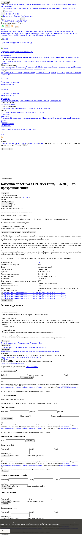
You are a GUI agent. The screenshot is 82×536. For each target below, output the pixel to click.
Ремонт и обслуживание (37, 347)
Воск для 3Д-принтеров (41, 33)
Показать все (5, 75)
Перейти (25, 197)
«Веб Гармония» (32, 367)
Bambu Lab (12, 73)
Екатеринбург (19, 4)
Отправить (5, 471)
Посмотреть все (73, 57)
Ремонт (34, 8)
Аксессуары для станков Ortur (25, 129)
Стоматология (20, 67)
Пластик (43, 61)
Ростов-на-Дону (6, 6)
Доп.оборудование (7, 124)
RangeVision (24, 112)
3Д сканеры (15, 351)
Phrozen (53, 73)
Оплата (15, 8)
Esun (39, 262)
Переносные (14, 101)
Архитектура (68, 67)
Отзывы (32, 232)
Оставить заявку (27, 377)
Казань (27, 4)
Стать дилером (42, 8)
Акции (64, 8)
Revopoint (41, 112)
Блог (60, 8)
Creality (19, 73)
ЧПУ (2, 127)
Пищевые (52, 57)
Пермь (74, 4)
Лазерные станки (7, 129)
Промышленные (16, 57)
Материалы (5, 116)
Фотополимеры (53, 61)
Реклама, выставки (17, 69)
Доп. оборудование (36, 351)
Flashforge (33, 73)
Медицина (77, 67)
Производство (46, 67)
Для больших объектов (42, 108)
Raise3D (69, 73)
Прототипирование (8, 67)
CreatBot (26, 73)
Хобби (38, 67)
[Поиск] (7, 26)
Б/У (65, 57)
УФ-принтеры (6, 126)
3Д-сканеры (15, 31)
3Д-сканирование (24, 8)
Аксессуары (28, 61)
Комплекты (51, 35)
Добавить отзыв (7, 300)
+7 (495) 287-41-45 (12, 14)
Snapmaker (41, 73)
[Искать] (23, 18)
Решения (55, 351)
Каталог (4, 29)
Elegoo (78, 73)
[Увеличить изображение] (1, 147)
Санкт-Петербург (7, 4)
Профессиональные (30, 57)
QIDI (74, 73)
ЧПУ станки (25, 31)
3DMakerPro (15, 112)
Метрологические (26, 101)
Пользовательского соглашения (68, 387)
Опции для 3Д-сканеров (17, 35)
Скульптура (5, 69)
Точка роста (34, 343)
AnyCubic (4, 73)
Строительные (42, 57)
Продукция (5, 349)
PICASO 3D (61, 73)
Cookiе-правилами (53, 524)
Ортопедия (41, 69)
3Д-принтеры (6, 31)
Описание (5, 232)
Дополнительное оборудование (41, 31)
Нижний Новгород (54, 4)
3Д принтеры (6, 351)
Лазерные (45, 101)
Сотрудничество (11, 343)
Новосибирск (66, 4)
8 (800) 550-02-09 (21, 21)
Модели (25, 232)
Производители (24, 343)
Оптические (37, 101)
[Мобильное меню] (3, 13)
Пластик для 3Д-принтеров (63, 31)
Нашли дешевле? (7, 202)
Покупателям (6, 345)
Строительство (57, 67)
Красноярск (42, 4)
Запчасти (36, 61)
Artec (3, 112)
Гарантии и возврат (21, 347)
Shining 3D (33, 112)
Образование (31, 67)
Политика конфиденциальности (12, 363)
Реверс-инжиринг (27, 108)
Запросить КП (6, 204)
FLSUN (47, 73)
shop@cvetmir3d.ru (8, 357)
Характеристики (15, 232)
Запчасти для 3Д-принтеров (36, 35)
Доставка (8, 8)
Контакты (71, 8)
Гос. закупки (53, 8)
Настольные (5, 57)
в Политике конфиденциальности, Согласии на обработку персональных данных (35, 386)
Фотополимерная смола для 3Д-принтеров (16, 33)
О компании (5, 341)
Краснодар (34, 4)
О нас (3, 8)
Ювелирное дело (30, 69)
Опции (12, 104)
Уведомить (30, 440)
